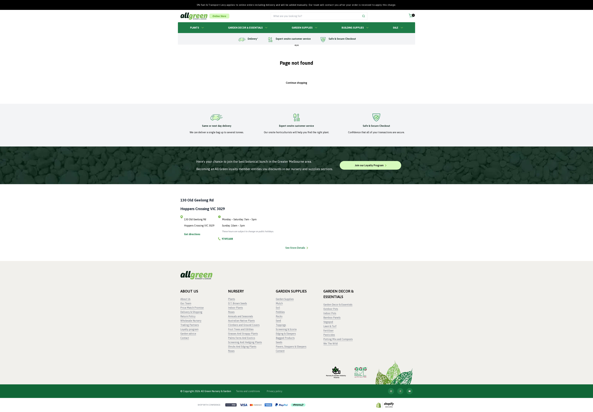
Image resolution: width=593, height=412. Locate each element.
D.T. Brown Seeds (237, 303)
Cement (280, 350)
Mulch (279, 303)
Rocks (279, 316)
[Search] (363, 16)
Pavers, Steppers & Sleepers (291, 346)
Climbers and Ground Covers (244, 325)
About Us (185, 299)
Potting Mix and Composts (338, 339)
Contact (184, 338)
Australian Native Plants (241, 320)
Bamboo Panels (332, 317)
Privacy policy (274, 391)
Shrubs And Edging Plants (242, 346)
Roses (231, 312)
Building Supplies (353, 27)
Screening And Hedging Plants (245, 342)
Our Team (185, 303)
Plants (194, 27)
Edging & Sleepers (286, 333)
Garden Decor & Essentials (245, 27)
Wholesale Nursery (190, 320)
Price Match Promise (192, 307)
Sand (278, 320)
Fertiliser (328, 330)
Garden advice (188, 333)
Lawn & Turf (329, 326)
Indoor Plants (235, 307)
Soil (278, 307)
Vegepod (328, 321)
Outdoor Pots (330, 308)
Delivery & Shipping (191, 312)
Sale (395, 27)
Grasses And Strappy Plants (243, 333)
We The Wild (330, 343)
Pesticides (329, 334)
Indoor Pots (329, 313)
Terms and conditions (248, 391)
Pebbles (280, 312)
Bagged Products (285, 338)
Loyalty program (189, 329)
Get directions (192, 234)
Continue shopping (296, 82)
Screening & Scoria (286, 329)
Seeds (279, 342)
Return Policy (188, 316)
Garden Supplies (302, 27)
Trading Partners (189, 325)
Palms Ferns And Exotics (241, 338)
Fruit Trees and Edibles (241, 329)
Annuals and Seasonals (240, 316)
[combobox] (315, 16)
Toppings (281, 325)
